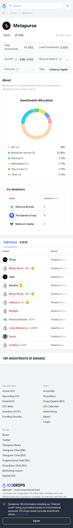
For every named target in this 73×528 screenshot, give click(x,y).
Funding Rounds (12, 416)
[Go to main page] (4, 5)
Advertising (50, 411)
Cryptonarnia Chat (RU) (16, 460)
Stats (24, 242)
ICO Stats (7, 406)
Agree (36, 520)
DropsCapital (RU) (54, 401)
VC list (14, 13)
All (3, 13)
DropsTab (49, 391)
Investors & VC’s (11, 411)
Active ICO (8, 391)
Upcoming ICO (10, 396)
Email (5, 434)
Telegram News (11, 445)
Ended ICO (8, 401)
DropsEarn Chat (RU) (14, 465)
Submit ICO (8, 475)
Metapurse (27, 13)
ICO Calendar (51, 406)
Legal (46, 421)
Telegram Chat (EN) (13, 450)
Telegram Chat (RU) (14, 455)
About (46, 416)
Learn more (22, 514)
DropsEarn (49, 396)
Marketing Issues (12, 470)
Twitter (6, 440)
